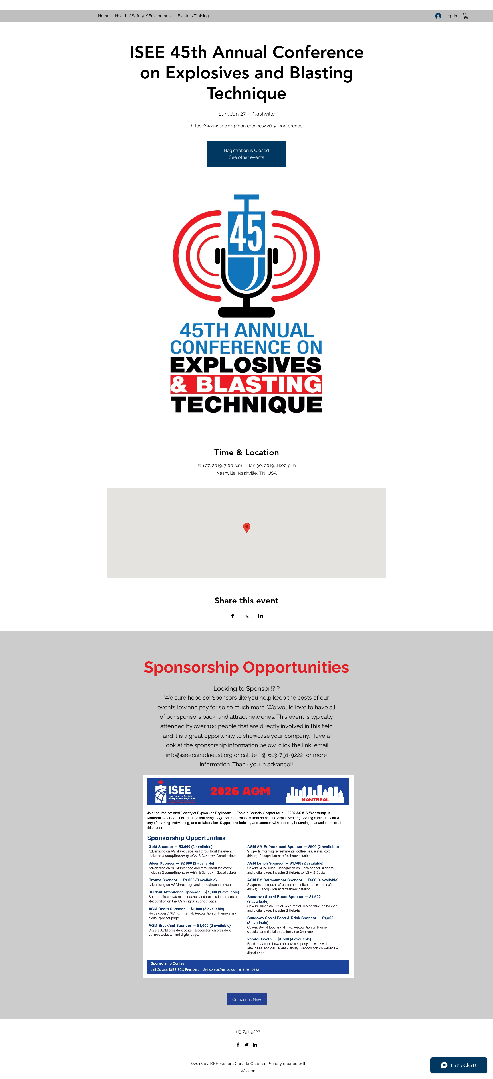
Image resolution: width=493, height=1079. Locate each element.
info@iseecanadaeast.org (199, 754)
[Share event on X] (246, 616)
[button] (465, 16)
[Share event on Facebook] (232, 616)
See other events (246, 157)
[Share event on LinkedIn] (260, 616)
